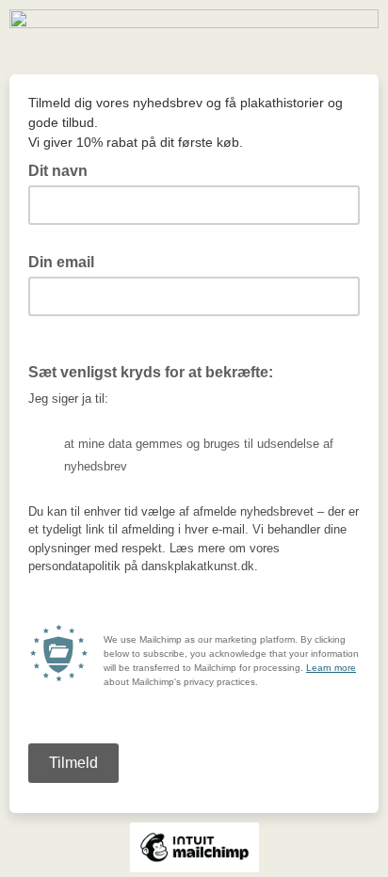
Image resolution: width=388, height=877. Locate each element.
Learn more (331, 667)
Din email (66, 260)
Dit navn (58, 171)
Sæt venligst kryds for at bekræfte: (150, 372)
